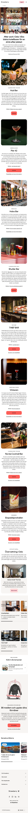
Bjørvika (10, 272)
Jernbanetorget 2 (16, 166)
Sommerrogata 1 (16, 535)
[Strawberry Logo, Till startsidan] (5, 2)
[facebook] (9, 797)
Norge (4, 5)
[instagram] (12, 797)
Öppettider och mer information (14, 174)
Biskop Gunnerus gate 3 (16, 109)
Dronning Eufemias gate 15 (16, 286)
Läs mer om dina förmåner (14, 729)
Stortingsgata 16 (16, 408)
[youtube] (18, 797)
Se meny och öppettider (14, 352)
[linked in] (15, 797)
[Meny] (26, 2)
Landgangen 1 (16, 345)
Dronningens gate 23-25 (16, 228)
